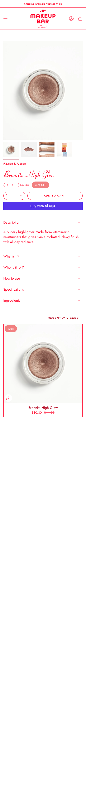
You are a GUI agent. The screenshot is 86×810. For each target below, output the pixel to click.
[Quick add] (8, 398)
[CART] (80, 19)
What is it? (11, 256)
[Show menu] (5, 19)
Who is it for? (13, 267)
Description (11, 222)
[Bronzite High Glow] (43, 363)
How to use (11, 278)
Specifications (13, 289)
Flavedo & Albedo (14, 164)
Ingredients (11, 300)
